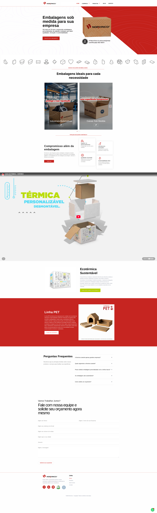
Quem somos (72, 482)
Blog (104, 3)
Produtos (95, 3)
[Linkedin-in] (48, 487)
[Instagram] (44, 487)
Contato (110, 3)
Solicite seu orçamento (46, 462)
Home (77, 3)
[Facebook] (53, 487)
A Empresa (85, 3)
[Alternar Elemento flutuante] (152, 509)
